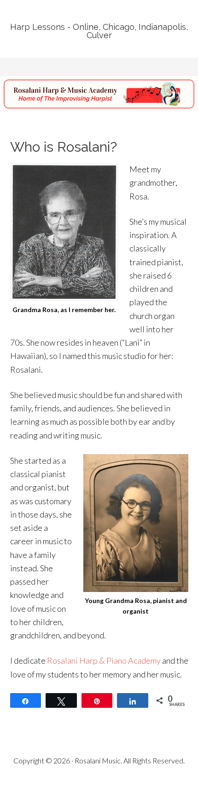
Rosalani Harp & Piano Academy (104, 660)
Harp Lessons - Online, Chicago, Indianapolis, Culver (99, 31)
